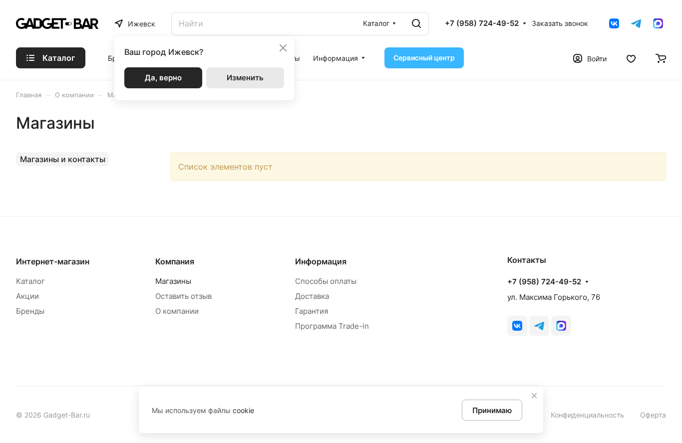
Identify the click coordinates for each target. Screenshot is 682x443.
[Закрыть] (534, 396)
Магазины (173, 281)
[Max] (658, 23)
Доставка (312, 296)
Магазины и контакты (62, 159)
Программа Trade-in (332, 326)
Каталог (30, 281)
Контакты (526, 260)
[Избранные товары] (631, 58)
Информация (320, 261)
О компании (177, 311)
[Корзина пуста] (661, 58)
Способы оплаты (325, 281)
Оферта (653, 415)
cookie (243, 410)
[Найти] (416, 23)
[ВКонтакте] (614, 23)
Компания (174, 261)
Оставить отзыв (183, 296)
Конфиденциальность (587, 415)
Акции (27, 296)
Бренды (30, 311)
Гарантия (311, 311)
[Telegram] (636, 23)
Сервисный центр (424, 57)
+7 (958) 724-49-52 (482, 23)
